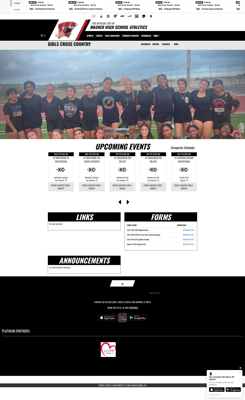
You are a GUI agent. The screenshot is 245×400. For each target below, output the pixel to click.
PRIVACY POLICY (105, 385)
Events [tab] (17, 3)
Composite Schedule (183, 147)
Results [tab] (17, 10)
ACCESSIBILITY (118, 385)
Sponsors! (133, 307)
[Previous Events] (119, 201)
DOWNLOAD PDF (189, 230)
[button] (41, 6)
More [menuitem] (156, 35)
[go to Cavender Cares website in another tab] (122, 348)
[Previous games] (26, 6)
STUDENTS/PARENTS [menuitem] (130, 35)
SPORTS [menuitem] (90, 35)
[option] (61, 171)
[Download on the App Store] (217, 389)
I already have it (214, 394)
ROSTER (155, 44)
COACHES (166, 44)
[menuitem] (94, 16)
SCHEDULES (145, 44)
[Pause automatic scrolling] (240, 368)
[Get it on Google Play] (233, 389)
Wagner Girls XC (154, 293)
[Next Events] (128, 201)
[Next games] (242, 6)
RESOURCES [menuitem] (146, 35)
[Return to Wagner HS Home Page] (66, 30)
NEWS (176, 44)
